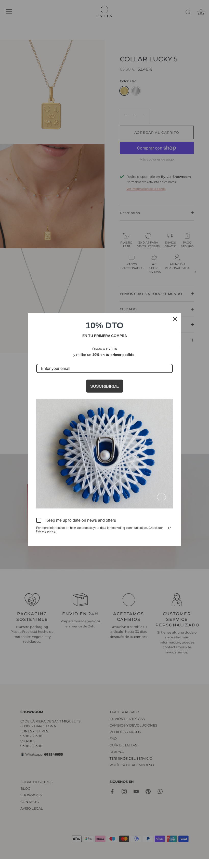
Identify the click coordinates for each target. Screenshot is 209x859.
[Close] (175, 319)
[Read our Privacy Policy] (170, 528)
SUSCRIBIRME (104, 386)
